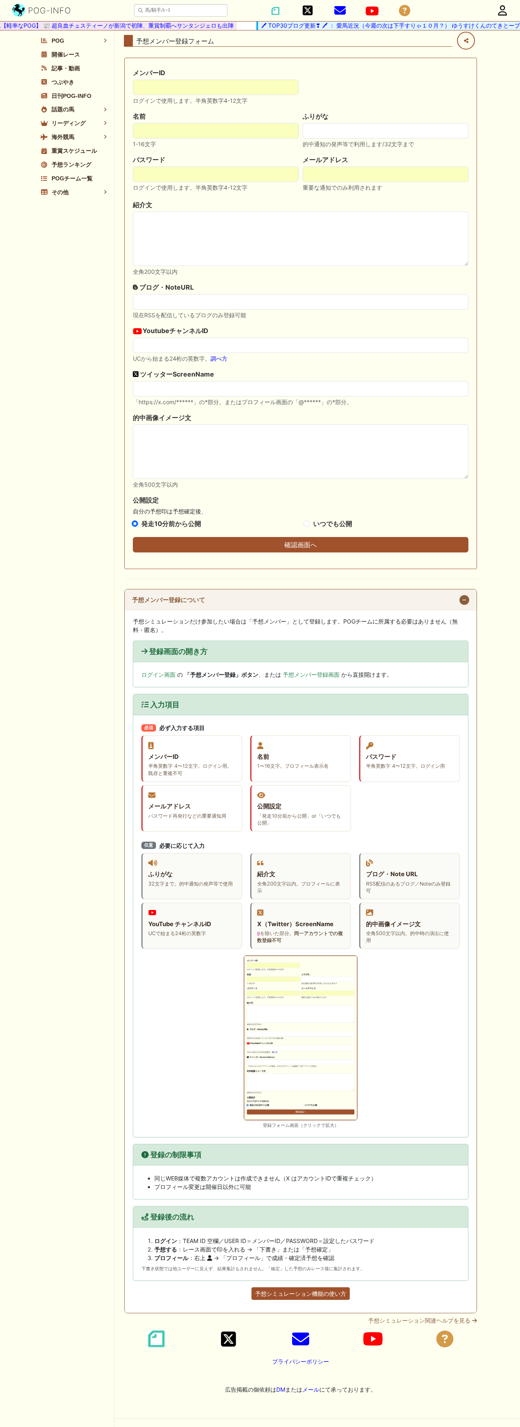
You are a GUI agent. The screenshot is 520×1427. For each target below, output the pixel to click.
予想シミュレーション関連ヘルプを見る (420, 1320)
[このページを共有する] (466, 41)
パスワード (149, 160)
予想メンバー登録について (168, 600)
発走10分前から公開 (171, 524)
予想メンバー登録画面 (311, 674)
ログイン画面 (158, 674)
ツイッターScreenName (176, 374)
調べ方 (219, 358)
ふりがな (316, 116)
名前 (139, 116)
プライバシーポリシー (300, 1361)
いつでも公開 (332, 524)
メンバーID (149, 73)
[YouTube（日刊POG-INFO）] (372, 10)
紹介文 (142, 205)
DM (280, 1389)
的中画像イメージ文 (162, 418)
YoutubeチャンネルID (174, 331)
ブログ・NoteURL (166, 287)
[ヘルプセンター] (404, 11)
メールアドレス (325, 160)
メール (310, 1389)
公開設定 (146, 500)
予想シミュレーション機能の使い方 (300, 1293)
